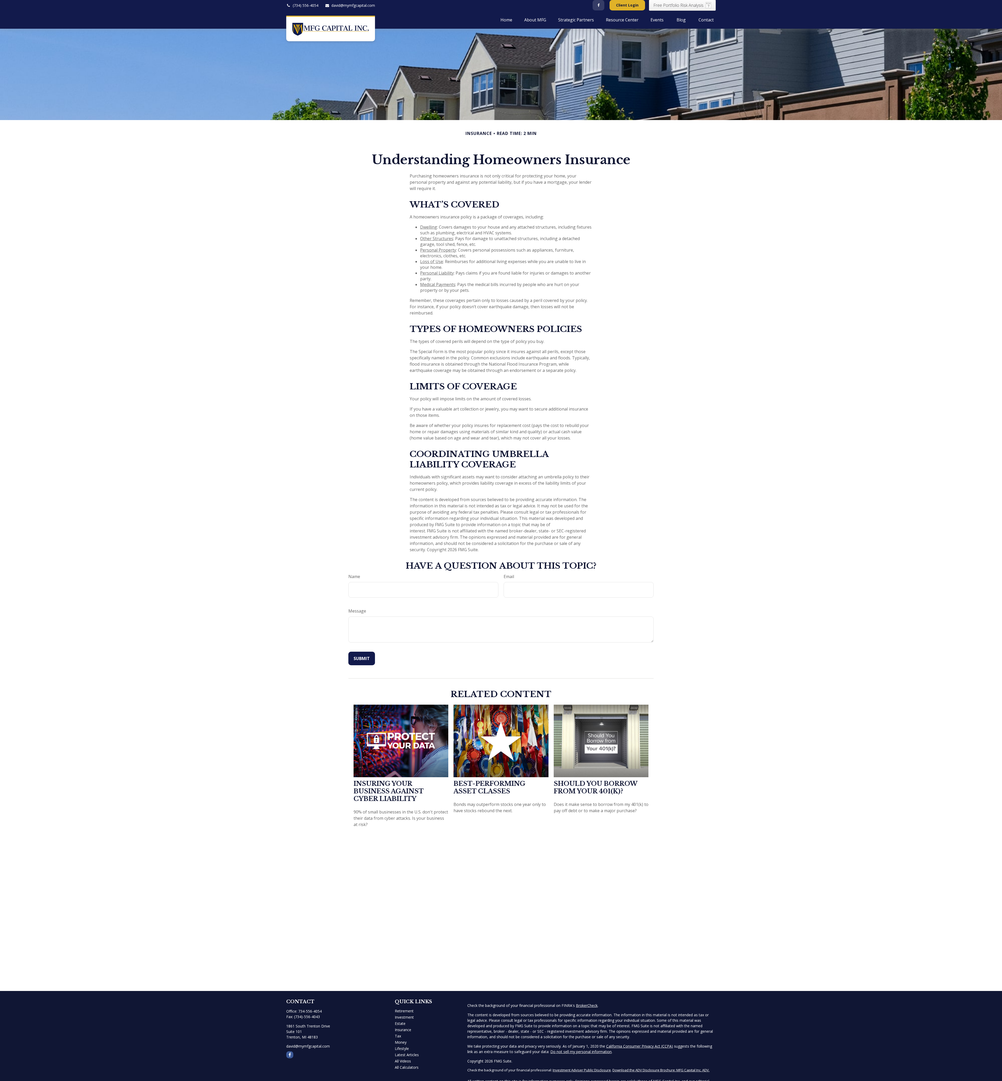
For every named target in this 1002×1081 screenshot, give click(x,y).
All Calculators (407, 1067)
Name (354, 576)
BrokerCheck (587, 1005)
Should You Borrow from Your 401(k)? (595, 787)
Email (509, 576)
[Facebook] (598, 5)
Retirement (404, 1010)
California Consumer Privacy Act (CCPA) (639, 1046)
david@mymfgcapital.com (353, 5)
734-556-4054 (310, 1011)
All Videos (403, 1061)
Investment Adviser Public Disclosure (582, 1070)
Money (401, 1042)
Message (357, 611)
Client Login (627, 5)
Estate (400, 1023)
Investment (404, 1017)
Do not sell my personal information (581, 1051)
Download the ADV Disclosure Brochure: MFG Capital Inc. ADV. (660, 1070)
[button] (506, 19)
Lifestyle (402, 1048)
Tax (398, 1036)
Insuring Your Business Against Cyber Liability (389, 791)
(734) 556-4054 (305, 5)
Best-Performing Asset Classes (489, 787)
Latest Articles (407, 1054)
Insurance (403, 1029)
